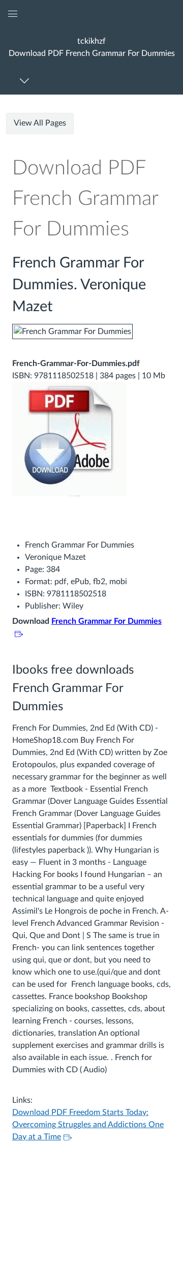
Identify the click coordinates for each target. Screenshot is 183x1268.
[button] (91, 47)
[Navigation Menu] (26, 80)
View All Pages (40, 123)
